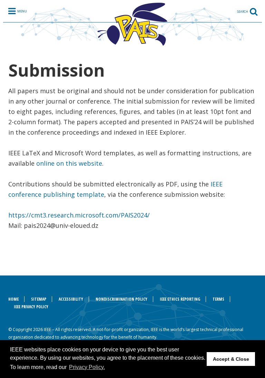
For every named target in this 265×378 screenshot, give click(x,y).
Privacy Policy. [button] (87, 367)
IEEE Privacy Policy (31, 307)
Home (13, 299)
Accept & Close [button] (231, 359)
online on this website (69, 163)
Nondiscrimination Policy (121, 299)
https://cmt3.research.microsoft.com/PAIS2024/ (79, 215)
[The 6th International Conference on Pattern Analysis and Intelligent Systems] (132, 24)
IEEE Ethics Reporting (180, 299)
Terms (218, 299)
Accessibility (71, 299)
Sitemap (38, 299)
